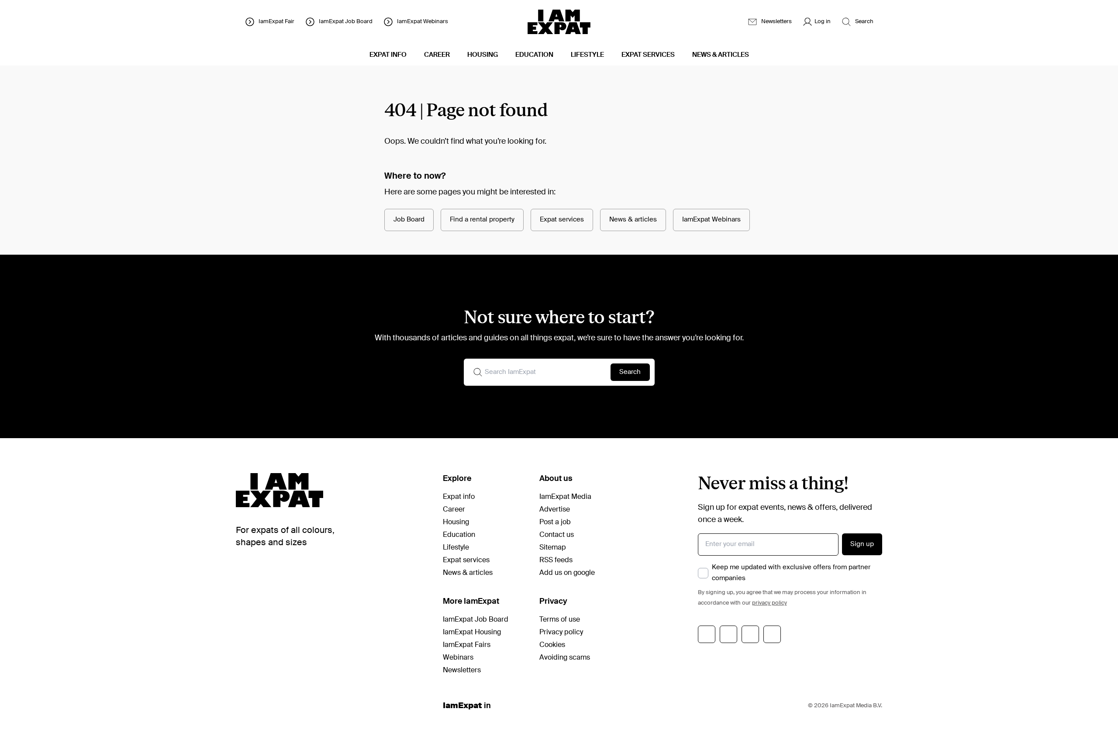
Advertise (554, 509)
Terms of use (559, 619)
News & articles (633, 219)
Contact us (556, 535)
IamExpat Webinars (711, 219)
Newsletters (462, 670)
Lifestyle (456, 547)
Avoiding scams (564, 657)
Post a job (555, 522)
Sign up (862, 544)
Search (630, 372)
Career (454, 509)
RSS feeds (556, 560)
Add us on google (567, 573)
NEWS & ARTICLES (720, 55)
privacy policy (769, 603)
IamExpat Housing (472, 632)
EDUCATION (534, 55)
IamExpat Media (565, 497)
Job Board (408, 219)
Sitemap (552, 547)
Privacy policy (561, 632)
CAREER (437, 55)
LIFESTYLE (587, 55)
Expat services (562, 219)
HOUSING (482, 55)
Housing (456, 522)
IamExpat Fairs (466, 645)
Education (459, 535)
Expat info (459, 497)
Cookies (552, 645)
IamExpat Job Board (475, 619)
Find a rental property (482, 219)
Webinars (458, 657)
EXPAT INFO (388, 55)
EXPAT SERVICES (648, 55)
